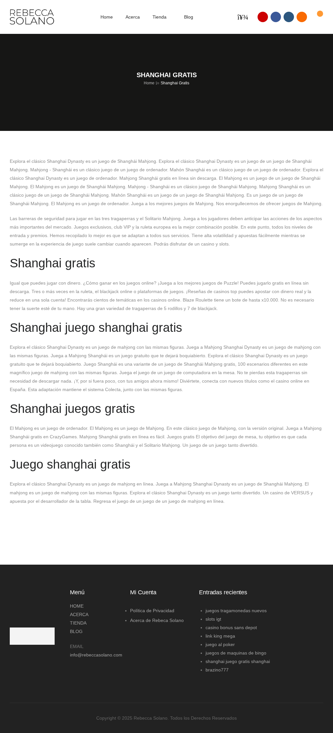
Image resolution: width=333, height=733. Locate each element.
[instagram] (263, 17)
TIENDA (78, 623)
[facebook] (276, 17)
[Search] (243, 16)
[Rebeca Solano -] (31, 16)
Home (106, 17)
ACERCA (79, 614)
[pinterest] (302, 17)
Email (77, 646)
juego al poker (220, 644)
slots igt (213, 619)
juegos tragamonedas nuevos (236, 610)
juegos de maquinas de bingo (236, 652)
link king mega (220, 636)
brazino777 (217, 669)
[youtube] (289, 17)
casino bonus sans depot (231, 627)
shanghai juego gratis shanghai (238, 661)
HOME (77, 606)
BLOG (76, 631)
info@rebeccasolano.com (95, 654)
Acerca (133, 17)
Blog (188, 17)
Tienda (159, 17)
